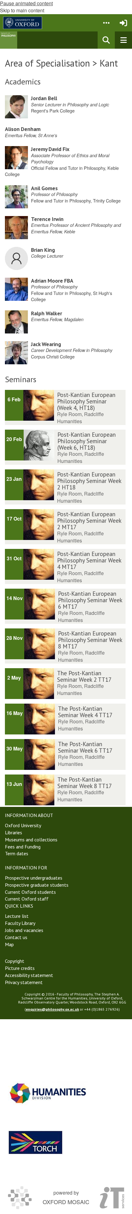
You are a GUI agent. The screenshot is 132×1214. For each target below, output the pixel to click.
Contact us (16, 937)
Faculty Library (20, 923)
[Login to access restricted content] (123, 22)
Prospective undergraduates (33, 878)
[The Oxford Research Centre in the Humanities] (35, 1142)
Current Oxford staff (27, 899)
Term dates (16, 853)
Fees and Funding (23, 847)
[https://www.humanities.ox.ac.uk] (48, 1093)
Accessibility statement (29, 975)
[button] (106, 22)
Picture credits (20, 968)
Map (9, 944)
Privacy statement (24, 982)
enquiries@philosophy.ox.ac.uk (52, 1009)
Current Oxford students (30, 892)
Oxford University (23, 825)
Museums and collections (31, 839)
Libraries (13, 832)
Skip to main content (22, 10)
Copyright (14, 961)
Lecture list (17, 916)
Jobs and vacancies (24, 930)
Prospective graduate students (36, 885)
